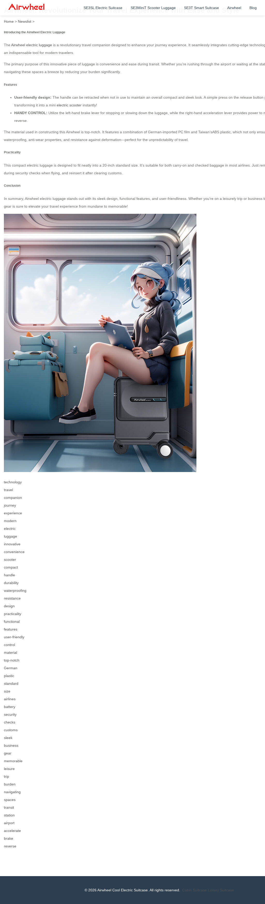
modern (10, 521)
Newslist (24, 21)
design (9, 606)
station (9, 815)
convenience (14, 552)
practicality (12, 614)
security (10, 714)
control (9, 645)
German (10, 668)
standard (11, 683)
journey (10, 505)
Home (9, 21)
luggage (10, 536)
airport (9, 823)
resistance (12, 598)
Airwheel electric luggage (31, 45)
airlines (10, 699)
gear (7, 753)
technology (13, 482)
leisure (9, 769)
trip (6, 776)
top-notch (11, 660)
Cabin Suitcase (194, 890)
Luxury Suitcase (221, 890)
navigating (12, 792)
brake (8, 838)
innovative (12, 544)
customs (11, 730)
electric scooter (69, 105)
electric (10, 528)
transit (9, 807)
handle (9, 575)
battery (9, 707)
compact (11, 567)
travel (8, 490)
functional (12, 621)
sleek (8, 738)
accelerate (12, 831)
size (7, 691)
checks (9, 722)
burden (10, 784)
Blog (253, 8)
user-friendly (14, 637)
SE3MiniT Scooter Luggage (153, 8)
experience (13, 513)
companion (13, 498)
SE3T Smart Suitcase (201, 8)
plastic (9, 676)
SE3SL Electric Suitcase (103, 8)
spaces (10, 800)
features (10, 629)
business (11, 745)
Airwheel (234, 8)
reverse (10, 846)
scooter (10, 559)
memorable (13, 761)
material (10, 652)
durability (11, 583)
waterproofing (15, 590)
